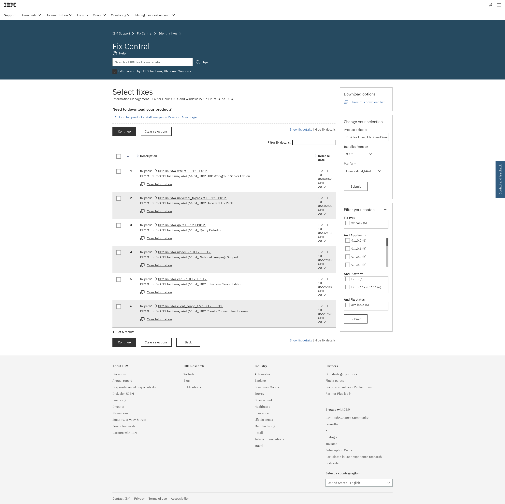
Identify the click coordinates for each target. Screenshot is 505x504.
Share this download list (368, 102)
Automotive (262, 374)
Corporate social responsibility (134, 387)
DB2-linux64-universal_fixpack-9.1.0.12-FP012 (192, 198)
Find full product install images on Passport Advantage (158, 117)
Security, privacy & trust (129, 420)
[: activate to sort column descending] (131, 158)
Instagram (332, 437)
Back (188, 342)
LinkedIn (331, 424)
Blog (186, 380)
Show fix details (301, 129)
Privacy (139, 498)
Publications (192, 387)
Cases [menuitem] (97, 15)
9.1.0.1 (356, 249)
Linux (355, 279)
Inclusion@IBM (123, 394)
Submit (356, 186)
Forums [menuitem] (82, 15)
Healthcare (262, 407)
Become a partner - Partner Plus (348, 387)
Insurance (261, 413)
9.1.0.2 (356, 257)
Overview (119, 374)
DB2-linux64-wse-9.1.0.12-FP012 (183, 171)
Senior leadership (124, 426)
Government (263, 400)
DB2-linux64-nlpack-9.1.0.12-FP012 (184, 252)
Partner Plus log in (338, 394)
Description (148, 156)
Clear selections (156, 131)
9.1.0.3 (356, 265)
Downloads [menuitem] (28, 15)
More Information (159, 184)
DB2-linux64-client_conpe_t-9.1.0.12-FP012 (190, 306)
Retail (258, 433)
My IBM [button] (490, 6)
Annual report (122, 380)
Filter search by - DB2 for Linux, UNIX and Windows (154, 71)
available (357, 305)
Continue (124, 131)
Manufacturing (264, 426)
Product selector (356, 130)
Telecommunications (269, 439)
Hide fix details (325, 129)
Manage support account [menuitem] (153, 15)
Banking (260, 380)
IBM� (10, 5)
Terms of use (158, 498)
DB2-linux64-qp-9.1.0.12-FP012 (182, 225)
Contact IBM (121, 498)
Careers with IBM (124, 433)
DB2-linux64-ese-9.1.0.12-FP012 (182, 279)
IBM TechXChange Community (346, 418)
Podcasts (332, 463)
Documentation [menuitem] (57, 15)
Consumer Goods (266, 387)
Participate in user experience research (353, 457)
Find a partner (335, 380)
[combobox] (359, 154)
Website (189, 374)
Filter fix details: (279, 142)
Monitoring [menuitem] (118, 15)
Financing (119, 400)
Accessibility (180, 498)
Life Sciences (263, 420)
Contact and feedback (500, 179)
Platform (350, 164)
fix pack (356, 223)
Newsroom (120, 413)
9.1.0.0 (356, 240)
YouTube (331, 444)
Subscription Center (339, 450)
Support (10, 15)
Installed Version (356, 147)
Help (122, 53)
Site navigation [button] (499, 7)
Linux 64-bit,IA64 (363, 287)
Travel (258, 446)
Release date (324, 158)
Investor (118, 407)
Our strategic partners (341, 374)
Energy (259, 394)
